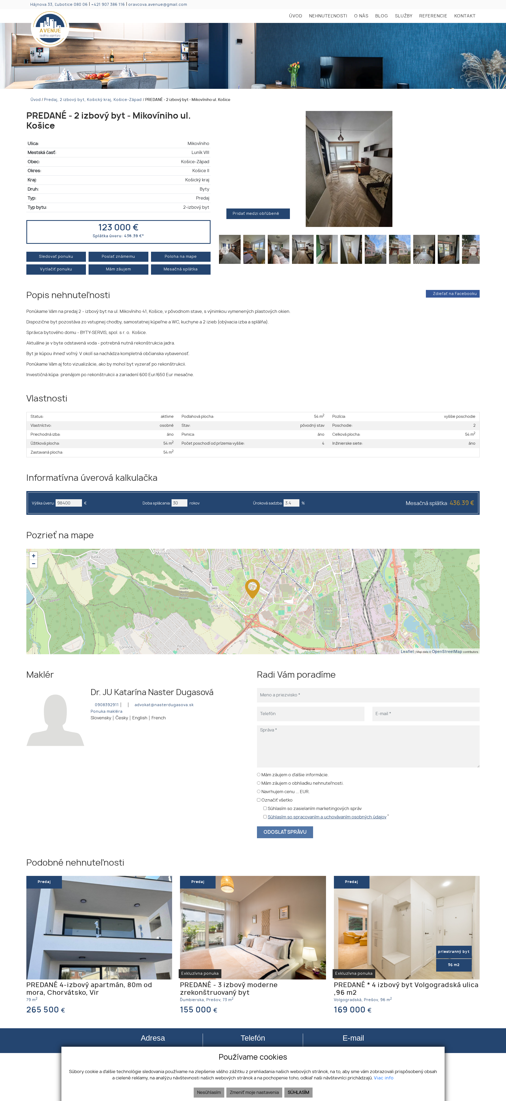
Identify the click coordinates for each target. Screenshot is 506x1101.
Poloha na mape (181, 257)
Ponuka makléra (107, 712)
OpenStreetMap (447, 651)
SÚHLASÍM (298, 1092)
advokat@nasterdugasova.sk (164, 705)
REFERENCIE (433, 16)
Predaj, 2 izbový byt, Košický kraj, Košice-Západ (93, 100)
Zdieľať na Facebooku (455, 294)
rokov (194, 503)
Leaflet (407, 651)
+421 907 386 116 (108, 5)
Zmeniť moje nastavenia (254, 1092)
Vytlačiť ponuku (56, 269)
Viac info (384, 1078)
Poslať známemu (118, 257)
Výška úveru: (43, 503)
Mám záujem (118, 269)
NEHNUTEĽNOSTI (328, 16)
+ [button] (34, 555)
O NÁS (361, 16)
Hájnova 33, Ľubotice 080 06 (59, 5)
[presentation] (225, 169)
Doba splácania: (157, 503)
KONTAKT (465, 16)
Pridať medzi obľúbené (256, 214)
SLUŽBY (403, 16)
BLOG (381, 16)
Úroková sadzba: (268, 503)
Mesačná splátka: (440, 503)
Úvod (35, 100)
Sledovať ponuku (56, 257)
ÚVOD (295, 16)
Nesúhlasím (209, 1092)
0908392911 (106, 705)
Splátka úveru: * (118, 236)
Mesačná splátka (181, 269)
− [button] (34, 563)
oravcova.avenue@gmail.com (157, 5)
